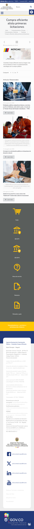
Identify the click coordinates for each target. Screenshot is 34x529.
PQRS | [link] (17, 1)
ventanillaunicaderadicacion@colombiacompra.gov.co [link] (16, 403)
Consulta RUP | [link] (23, 1)
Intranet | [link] (31, 1)
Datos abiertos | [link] (9, 1)
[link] (31, 12)
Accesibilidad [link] (10, 501)
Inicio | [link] (2, 1)
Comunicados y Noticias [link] (11, 32)
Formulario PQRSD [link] (20, 415)
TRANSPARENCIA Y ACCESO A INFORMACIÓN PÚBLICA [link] (17, 326)
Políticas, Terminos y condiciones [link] (15, 490)
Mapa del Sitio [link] (10, 494)
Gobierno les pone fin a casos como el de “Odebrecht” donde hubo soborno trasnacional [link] (16, 194)
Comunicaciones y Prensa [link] (18, 30)
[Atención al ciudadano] (29, 524)
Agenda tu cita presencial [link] (13, 430)
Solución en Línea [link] (11, 498)
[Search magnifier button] (31, 6)
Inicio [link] (6, 30)
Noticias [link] (23, 32)
